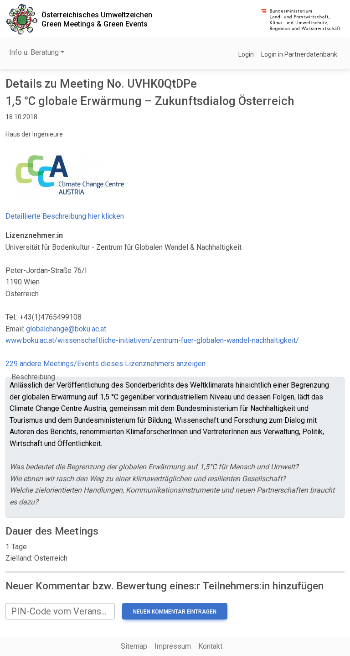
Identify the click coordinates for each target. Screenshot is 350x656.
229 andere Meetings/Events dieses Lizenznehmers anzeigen (105, 363)
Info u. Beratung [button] (34, 52)
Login (246, 54)
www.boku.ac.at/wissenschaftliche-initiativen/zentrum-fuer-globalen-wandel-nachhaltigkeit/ (152, 340)
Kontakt (210, 646)
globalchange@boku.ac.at (66, 329)
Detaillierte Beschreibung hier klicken (64, 216)
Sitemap (134, 646)
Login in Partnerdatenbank (299, 54)
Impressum (172, 646)
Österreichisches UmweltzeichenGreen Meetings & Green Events (96, 19)
